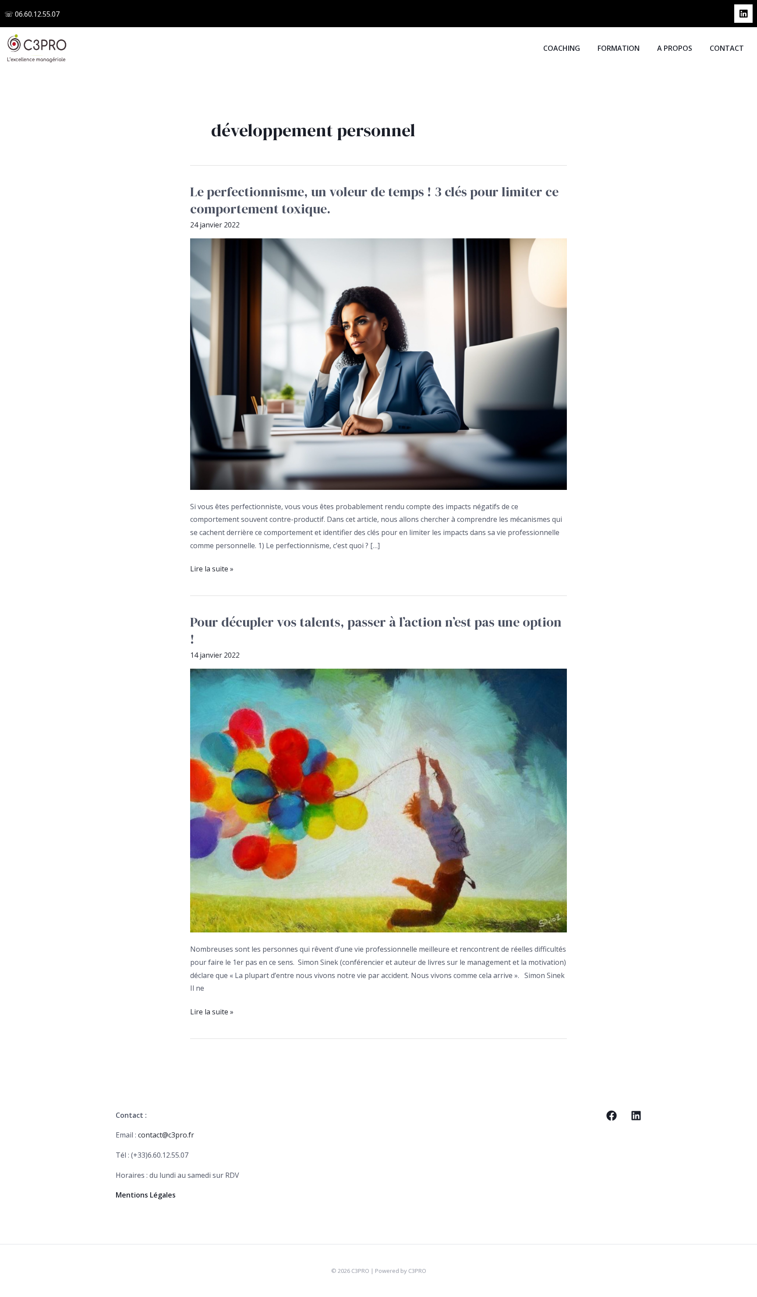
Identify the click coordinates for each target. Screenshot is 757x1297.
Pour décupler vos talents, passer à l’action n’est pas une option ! (376, 630)
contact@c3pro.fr (166, 1135)
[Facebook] (611, 1115)
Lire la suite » (211, 568)
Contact (727, 48)
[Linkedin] (636, 1115)
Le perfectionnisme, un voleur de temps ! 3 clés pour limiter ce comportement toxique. (374, 200)
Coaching (561, 48)
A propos (674, 48)
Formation (619, 48)
